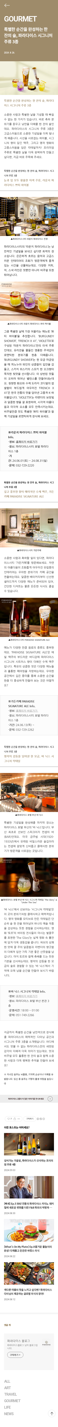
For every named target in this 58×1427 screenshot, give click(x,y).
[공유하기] (15, 1118)
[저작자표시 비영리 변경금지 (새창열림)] (40, 1119)
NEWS (9, 1414)
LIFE (7, 1407)
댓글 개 (7, 1325)
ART (7, 1388)
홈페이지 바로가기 (27, 710)
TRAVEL (10, 1394)
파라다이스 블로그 (18, 1341)
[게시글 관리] (19, 1118)
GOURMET (20, 18)
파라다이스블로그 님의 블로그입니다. (22, 1346)
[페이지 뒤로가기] (6, 6)
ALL (7, 1381)
